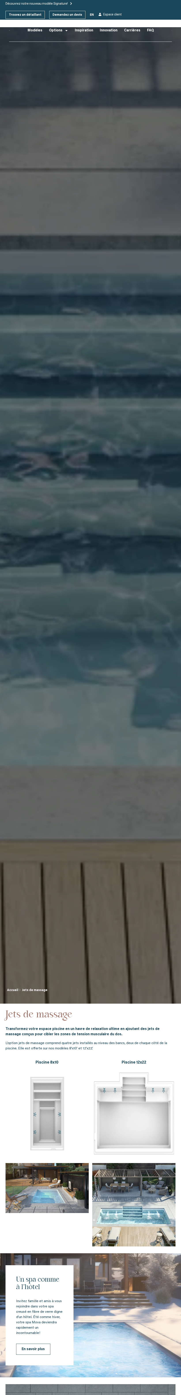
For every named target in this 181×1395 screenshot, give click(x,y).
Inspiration (84, 30)
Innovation (108, 30)
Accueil (12, 990)
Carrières (132, 30)
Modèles (35, 30)
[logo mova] (9, 30)
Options (55, 30)
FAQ (150, 30)
